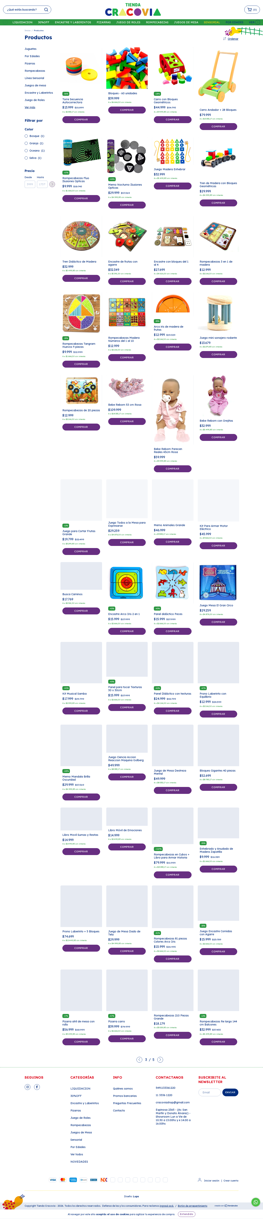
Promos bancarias (125, 1096)
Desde (28, 177)
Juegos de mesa (35, 85)
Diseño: (131, 1196)
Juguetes (30, 49)
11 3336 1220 (164, 1095)
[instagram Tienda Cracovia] (27, 1087)
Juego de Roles (128, 22)
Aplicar (52, 184)
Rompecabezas (157, 22)
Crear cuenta (231, 1180)
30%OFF (43, 22)
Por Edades (234, 22)
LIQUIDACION (23, 22)
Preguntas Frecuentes (127, 1103)
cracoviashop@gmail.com (173, 1102)
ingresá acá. (167, 1205)
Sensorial (212, 22)
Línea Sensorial (34, 78)
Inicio (27, 30)
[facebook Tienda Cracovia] (37, 1087)
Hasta (40, 177)
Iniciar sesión (211, 1180)
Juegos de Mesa (186, 22)
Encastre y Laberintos (73, 22)
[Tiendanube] (226, 1206)
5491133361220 (165, 1088)
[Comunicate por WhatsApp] (255, 1202)
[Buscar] (46, 9)
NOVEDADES (79, 1161)
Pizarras (104, 22)
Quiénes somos (123, 1088)
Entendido (186, 1214)
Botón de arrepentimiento (192, 1205)
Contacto (119, 1110)
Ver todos (76, 1154)
